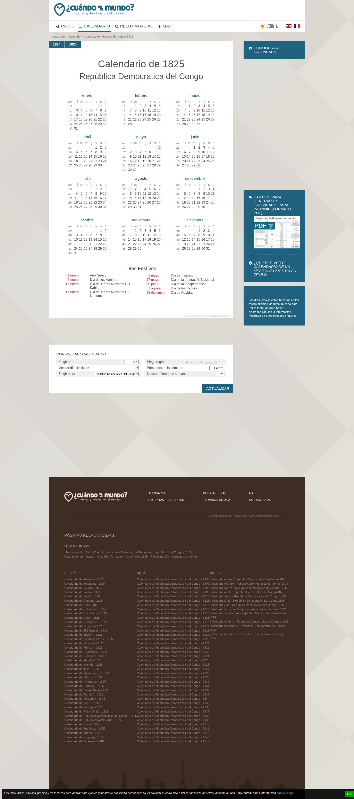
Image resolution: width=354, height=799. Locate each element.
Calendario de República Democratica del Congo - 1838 (173, 715)
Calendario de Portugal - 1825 (83, 707)
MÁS (167, 26)
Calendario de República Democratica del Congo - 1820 (173, 639)
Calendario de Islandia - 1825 (83, 664)
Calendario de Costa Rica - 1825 (85, 613)
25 (212, 244)
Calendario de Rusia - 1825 (82, 724)
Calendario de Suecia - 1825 (82, 732)
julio (87, 178)
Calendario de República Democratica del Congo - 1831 (173, 685)
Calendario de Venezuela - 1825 (85, 741)
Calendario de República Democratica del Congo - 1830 (173, 681)
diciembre (195, 220)
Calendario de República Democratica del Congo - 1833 (173, 694)
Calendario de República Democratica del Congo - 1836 (173, 707)
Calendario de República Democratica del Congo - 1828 (173, 673)
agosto (141, 178)
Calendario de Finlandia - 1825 (84, 643)
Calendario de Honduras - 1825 (84, 656)
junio (195, 137)
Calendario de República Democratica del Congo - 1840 (173, 724)
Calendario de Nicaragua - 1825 (85, 681)
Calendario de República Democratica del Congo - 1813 (173, 609)
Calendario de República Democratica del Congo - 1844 (173, 741)
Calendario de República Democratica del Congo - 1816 (173, 622)
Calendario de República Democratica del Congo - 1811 (173, 600)
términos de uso (216, 499)
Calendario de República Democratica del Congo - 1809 (173, 592)
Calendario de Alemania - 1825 (84, 579)
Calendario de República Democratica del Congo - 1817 (173, 626)
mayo (141, 137)
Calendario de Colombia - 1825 (84, 609)
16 (105, 115)
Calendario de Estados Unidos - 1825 (88, 639)
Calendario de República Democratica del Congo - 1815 (173, 617)
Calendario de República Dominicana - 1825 (93, 720)
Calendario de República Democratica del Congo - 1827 (173, 668)
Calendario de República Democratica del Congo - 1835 (173, 703)
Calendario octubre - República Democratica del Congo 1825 (248, 621)
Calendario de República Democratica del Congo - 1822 (173, 647)
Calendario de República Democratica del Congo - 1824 (173, 656)
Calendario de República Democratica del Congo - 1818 (173, 630)
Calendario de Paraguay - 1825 (84, 698)
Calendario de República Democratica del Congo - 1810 (173, 596)
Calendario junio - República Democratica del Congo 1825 (247, 600)
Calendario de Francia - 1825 (83, 647)
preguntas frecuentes (165, 499)
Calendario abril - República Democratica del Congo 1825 (246, 592)
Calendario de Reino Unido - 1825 (86, 711)
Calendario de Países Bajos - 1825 (86, 690)
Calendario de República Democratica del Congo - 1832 (173, 690)
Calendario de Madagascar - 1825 (86, 673)
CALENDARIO (97, 26)
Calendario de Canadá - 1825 (83, 600)
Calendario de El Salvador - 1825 (85, 630)
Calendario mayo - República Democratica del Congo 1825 (247, 596)
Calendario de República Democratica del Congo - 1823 (173, 651)
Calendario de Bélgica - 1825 (83, 588)
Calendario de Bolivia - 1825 (82, 592)
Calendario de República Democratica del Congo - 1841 (173, 728)
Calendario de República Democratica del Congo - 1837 (173, 711)
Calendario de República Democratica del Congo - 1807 (173, 583)
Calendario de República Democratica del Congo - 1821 (173, 643)
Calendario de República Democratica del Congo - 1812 (173, 605)
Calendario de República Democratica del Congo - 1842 (173, 732)
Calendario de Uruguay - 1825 (84, 737)
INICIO (67, 26)
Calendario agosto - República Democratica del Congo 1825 (248, 609)
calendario (74, 36)
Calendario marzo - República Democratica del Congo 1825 (248, 588)
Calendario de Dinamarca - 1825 (85, 622)
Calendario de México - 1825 (83, 677)
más (252, 493)
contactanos (260, 499)
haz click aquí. (286, 792)
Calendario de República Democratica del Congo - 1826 (173, 664)
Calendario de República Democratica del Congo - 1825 (100, 715)
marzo (195, 95)
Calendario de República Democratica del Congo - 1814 (173, 613)
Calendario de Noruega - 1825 (84, 685)
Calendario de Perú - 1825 (81, 703)
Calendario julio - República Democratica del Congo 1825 (246, 605)
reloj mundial (214, 493)
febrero (141, 95)
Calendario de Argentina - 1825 (84, 583)
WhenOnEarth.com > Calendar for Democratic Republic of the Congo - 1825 (142, 552)
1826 (73, 44)
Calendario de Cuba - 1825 (82, 617)
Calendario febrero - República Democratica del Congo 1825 (248, 583)
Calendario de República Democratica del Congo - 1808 (173, 588)
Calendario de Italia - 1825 (81, 668)
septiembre (195, 178)
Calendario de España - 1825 (83, 634)
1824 (56, 44)
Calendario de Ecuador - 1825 (83, 626)
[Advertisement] (274, 124)
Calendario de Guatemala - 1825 (85, 651)
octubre (87, 220)
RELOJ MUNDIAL (136, 26)
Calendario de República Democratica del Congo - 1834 (173, 698)
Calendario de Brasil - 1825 (82, 596)
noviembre (141, 220)
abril (87, 137)
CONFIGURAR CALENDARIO (266, 50)
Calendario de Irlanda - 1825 (83, 660)
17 (76, 119)
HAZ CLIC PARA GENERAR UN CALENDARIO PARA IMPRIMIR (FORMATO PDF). (272, 205)
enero (87, 95)
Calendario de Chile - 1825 (81, 605)
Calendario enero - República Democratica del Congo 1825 (247, 579)
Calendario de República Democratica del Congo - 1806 (173, 579)
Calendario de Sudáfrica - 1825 (84, 728)
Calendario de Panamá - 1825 (83, 694)
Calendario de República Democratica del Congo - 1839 (173, 720)
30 (198, 165)
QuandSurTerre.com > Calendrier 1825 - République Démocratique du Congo (147, 556)
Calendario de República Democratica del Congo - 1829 (173, 677)
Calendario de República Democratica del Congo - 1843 (173, 737)
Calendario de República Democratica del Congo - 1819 (173, 634)
